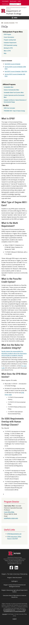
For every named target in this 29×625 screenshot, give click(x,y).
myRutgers (14, 581)
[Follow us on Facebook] (11, 567)
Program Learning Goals (10, 40)
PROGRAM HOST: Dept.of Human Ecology (14, 111)
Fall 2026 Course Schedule (12, 64)
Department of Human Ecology (13, 12)
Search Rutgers (5, 4)
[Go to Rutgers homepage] (14, 555)
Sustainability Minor (8, 87)
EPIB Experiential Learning (10, 45)
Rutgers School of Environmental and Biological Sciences (14, 585)
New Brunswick (13, 1)
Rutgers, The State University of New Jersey (14, 574)
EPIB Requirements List (14, 534)
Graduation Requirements (10, 42)
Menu (15, 18)
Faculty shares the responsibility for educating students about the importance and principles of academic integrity (14, 353)
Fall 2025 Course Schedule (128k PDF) (16, 71)
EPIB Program (7, 34)
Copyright (4, 614)
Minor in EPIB (7, 51)
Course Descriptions (9, 37)
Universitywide (5, 1)
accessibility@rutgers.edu (9, 609)
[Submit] (20, 4)
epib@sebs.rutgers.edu (11, 518)
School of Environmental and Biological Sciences (16, 8)
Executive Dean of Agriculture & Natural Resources (14, 596)
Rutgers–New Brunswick (14, 577)
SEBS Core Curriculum (9, 108)
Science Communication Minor (11, 90)
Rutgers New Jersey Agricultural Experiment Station (14, 591)
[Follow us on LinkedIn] (16, 567)
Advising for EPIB (8, 48)
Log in (14, 619)
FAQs (5, 53)
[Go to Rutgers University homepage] (3, 10)
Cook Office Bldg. (9, 512)
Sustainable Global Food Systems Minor (14, 92)
